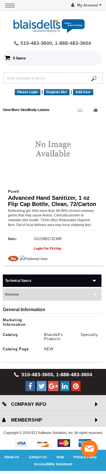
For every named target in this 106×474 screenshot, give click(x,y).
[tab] (52, 280)
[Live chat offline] (89, 448)
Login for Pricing (47, 249)
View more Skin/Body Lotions (26, 110)
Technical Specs (18, 281)
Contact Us (38, 457)
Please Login (27, 92)
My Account (87, 5)
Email (79, 111)
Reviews (12, 294)
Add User (83, 92)
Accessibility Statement (53, 464)
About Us (11, 457)
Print (94, 111)
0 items (19, 58)
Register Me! (56, 92)
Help (60, 457)
